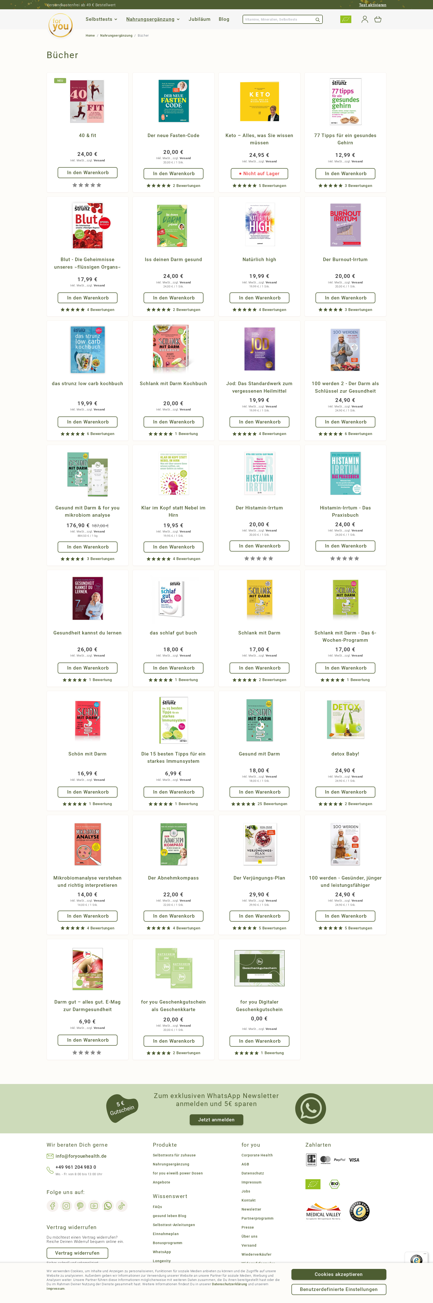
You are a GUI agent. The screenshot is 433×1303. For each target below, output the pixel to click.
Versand (99, 160)
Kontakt (249, 1200)
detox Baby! (345, 754)
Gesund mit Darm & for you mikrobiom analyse (87, 511)
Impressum (56, 1288)
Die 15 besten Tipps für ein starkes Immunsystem (173, 757)
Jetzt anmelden (216, 1120)
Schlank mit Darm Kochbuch (173, 383)
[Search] (317, 19)
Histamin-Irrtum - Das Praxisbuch (345, 511)
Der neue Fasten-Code (173, 135)
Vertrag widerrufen (77, 1253)
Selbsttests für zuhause (174, 1155)
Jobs (246, 1191)
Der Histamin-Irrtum (259, 508)
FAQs (157, 1207)
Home (90, 35)
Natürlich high (259, 259)
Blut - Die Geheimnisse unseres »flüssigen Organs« (87, 263)
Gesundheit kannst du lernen (87, 633)
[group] (88, 185)
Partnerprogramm (258, 1218)
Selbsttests (99, 19)
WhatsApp (162, 1252)
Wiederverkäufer (257, 1254)
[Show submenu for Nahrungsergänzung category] (178, 19)
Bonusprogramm (167, 1243)
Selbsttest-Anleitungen (174, 1225)
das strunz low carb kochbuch (88, 383)
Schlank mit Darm (259, 633)
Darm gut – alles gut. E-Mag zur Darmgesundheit (87, 1005)
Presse (248, 1227)
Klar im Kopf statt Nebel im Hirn (173, 511)
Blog (224, 19)
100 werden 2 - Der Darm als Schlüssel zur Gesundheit (345, 387)
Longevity (162, 1261)
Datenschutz (253, 1173)
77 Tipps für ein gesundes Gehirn (345, 139)
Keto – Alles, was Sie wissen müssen (259, 139)
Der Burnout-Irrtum (345, 259)
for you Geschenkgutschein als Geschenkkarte (173, 1005)
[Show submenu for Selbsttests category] (115, 19)
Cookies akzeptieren (339, 1274)
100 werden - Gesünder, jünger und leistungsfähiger (345, 881)
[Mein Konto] (364, 19)
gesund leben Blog (169, 1216)
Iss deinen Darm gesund (173, 259)
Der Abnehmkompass (173, 878)
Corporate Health (257, 1155)
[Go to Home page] (61, 25)
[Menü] (425, 1255)
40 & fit (87, 135)
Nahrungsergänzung (150, 19)
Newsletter (252, 1209)
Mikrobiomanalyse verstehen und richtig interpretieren (87, 881)
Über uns (250, 1236)
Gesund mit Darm (259, 754)
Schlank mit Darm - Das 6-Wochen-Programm (345, 636)
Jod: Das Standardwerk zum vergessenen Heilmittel (259, 387)
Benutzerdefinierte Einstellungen (339, 1289)
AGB (245, 1164)
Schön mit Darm (87, 754)
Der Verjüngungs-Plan (259, 878)
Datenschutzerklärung (229, 1284)
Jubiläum (200, 19)
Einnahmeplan (166, 1234)
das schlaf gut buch (173, 633)
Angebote (161, 1182)
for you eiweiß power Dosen (178, 1173)
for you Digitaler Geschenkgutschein (259, 1005)
